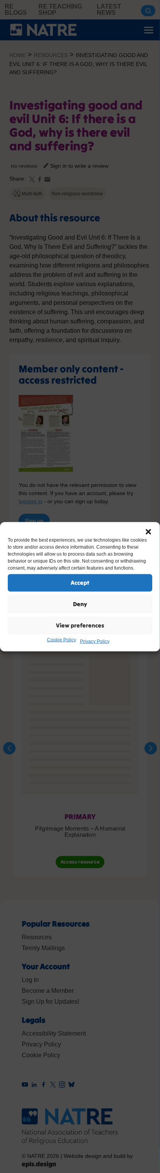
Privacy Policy (95, 641)
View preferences (80, 625)
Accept (80, 582)
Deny (80, 604)
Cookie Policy (61, 639)
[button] (148, 531)
